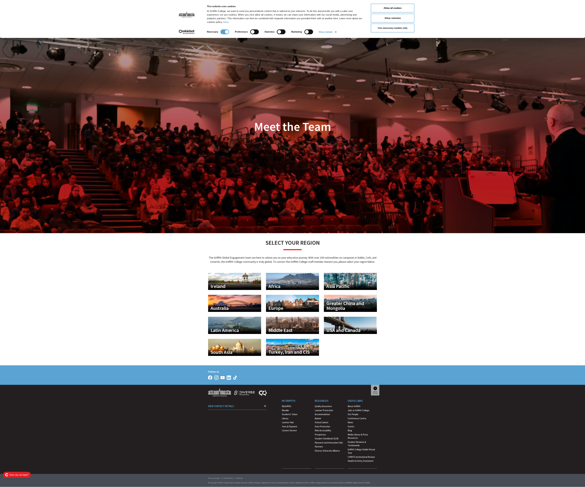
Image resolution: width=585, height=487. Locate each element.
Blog (350, 430)
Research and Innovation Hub (329, 442)
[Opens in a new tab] (210, 377)
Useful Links (355, 400)
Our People (353, 414)
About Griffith (354, 406)
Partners (319, 446)
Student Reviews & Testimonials (357, 444)
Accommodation (322, 414)
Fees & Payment (289, 426)
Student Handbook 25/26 (326, 438)
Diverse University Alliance (327, 450)
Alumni (318, 418)
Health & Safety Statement (361, 461)
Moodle (285, 410)
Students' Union (289, 414)
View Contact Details (221, 406)
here (225, 22)
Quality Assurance (323, 406)
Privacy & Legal (214, 478)
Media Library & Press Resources (358, 436)
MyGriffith (286, 406)
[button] (234, 281)
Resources (321, 400)
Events (351, 426)
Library (285, 418)
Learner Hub (288, 422)
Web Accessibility (323, 430)
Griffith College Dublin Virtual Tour (361, 451)
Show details (326, 32)
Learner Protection (324, 410)
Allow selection (393, 18)
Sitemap (239, 478)
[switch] (254, 31)
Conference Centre (357, 418)
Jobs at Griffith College (358, 410)
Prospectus (320, 434)
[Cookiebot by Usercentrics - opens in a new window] (186, 32)
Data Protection (322, 426)
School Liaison (321, 422)
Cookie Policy (228, 478)
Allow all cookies (393, 8)
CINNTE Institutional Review (361, 456)
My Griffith (288, 400)
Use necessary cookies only (392, 28)
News (350, 422)
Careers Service (289, 430)
